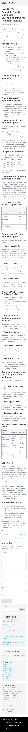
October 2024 (6, 672)
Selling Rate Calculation (9, 705)
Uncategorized (10, 530)
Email (3, 581)
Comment (4, 552)
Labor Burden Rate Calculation (11, 697)
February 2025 (7, 664)
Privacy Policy (18, 722)
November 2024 (7, 670)
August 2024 (6, 676)
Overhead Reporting (8, 701)
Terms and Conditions (14, 725)
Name (3, 574)
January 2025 (6, 666)
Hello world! (21, 655)
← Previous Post (5, 534)
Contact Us (9, 722)
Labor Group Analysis (8, 699)
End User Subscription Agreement (14, 728)
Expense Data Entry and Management (13, 693)
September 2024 (7, 674)
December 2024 (7, 668)
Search (5, 606)
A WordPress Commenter (9, 655)
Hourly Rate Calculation (9, 695)
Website (3, 587)
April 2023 (5, 678)
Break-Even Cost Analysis (10, 687)
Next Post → (23, 534)
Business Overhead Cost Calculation (13, 691)
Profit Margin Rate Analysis (10, 703)
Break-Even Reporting (9, 689)
